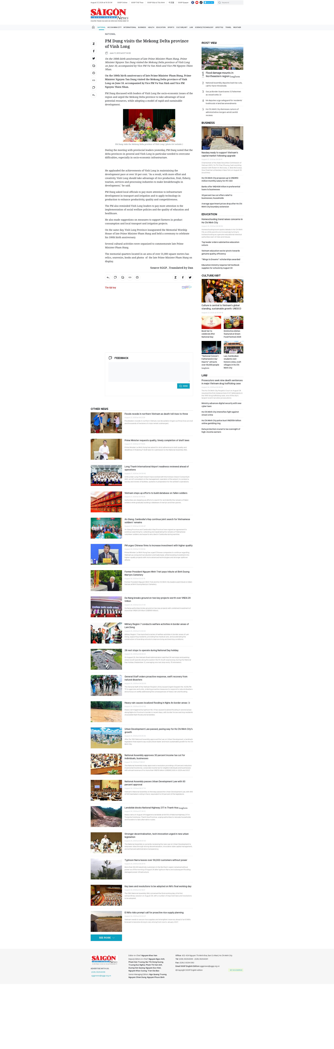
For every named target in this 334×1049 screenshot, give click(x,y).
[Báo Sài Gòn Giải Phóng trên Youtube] (196, 2)
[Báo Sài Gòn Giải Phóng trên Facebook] (192, 2)
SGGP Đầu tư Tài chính (156, 2)
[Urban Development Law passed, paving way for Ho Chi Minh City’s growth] (106, 737)
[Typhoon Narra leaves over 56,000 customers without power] (106, 869)
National (101, 27)
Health (151, 27)
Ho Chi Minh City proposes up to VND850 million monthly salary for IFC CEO (220, 179)
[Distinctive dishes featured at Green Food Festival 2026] (233, 322)
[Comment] (94, 88)
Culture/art (181, 27)
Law (191, 27)
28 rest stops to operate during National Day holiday (151, 650)
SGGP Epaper (183, 2)
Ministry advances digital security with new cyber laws (221, 404)
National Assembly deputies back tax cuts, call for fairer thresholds (224, 84)
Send (185, 386)
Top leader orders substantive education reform (220, 243)
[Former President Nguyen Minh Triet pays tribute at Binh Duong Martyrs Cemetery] (106, 580)
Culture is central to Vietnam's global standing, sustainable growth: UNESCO (221, 307)
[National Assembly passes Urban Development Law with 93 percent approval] (106, 790)
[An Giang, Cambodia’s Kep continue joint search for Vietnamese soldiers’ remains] (106, 528)
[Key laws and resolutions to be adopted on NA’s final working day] (106, 895)
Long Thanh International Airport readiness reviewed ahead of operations (157, 468)
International (130, 27)
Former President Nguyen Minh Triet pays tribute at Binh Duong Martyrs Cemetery (157, 573)
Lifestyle (219, 27)
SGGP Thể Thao (137, 2)
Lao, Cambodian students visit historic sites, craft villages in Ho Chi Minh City (232, 362)
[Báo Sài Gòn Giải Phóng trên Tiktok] (201, 2)
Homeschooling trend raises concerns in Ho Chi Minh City (222, 221)
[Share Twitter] (94, 58)
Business (142, 27)
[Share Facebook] (94, 51)
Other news (99, 409)
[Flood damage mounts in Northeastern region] (222, 58)
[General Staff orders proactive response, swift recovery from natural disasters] (106, 685)
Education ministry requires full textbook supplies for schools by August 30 (220, 266)
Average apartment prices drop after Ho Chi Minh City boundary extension (222, 205)
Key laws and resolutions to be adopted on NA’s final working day (158, 886)
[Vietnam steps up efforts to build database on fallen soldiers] (106, 501)
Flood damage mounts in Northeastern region (223, 74)
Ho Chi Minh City (114, 27)
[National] (94, 95)
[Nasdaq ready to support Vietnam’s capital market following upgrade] (222, 138)
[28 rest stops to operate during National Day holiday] (106, 659)
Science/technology (204, 27)
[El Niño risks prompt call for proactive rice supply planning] (106, 921)
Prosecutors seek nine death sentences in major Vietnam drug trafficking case (222, 382)
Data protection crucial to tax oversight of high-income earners (221, 430)
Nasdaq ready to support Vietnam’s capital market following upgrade (220, 154)
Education (161, 27)
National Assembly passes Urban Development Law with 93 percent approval (155, 783)
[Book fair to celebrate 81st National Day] (211, 322)
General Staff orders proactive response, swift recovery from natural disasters (156, 678)
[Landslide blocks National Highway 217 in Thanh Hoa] (106, 816)
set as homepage (236, 970)
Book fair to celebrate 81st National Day (208, 334)
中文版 (171, 2)
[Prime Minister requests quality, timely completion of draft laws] (106, 449)
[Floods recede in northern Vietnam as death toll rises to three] (106, 422)
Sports (171, 27)
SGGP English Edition (110, 15)
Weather (237, 27)
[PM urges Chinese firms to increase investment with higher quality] (106, 554)
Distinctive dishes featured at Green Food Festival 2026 (232, 334)
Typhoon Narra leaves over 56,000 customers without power (156, 860)
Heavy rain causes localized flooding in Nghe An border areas (156, 702)
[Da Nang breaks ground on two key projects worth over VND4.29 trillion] (106, 606)
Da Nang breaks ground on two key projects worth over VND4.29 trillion (157, 599)
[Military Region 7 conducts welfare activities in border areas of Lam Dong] (106, 633)
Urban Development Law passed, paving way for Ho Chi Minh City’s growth (159, 730)
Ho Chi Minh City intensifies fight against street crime (220, 413)
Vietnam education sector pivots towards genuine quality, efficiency (221, 252)
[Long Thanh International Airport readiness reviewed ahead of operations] (106, 475)
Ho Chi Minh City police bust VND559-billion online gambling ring (221, 422)
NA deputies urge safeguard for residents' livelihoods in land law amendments (224, 102)
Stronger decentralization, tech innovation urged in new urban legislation (157, 835)
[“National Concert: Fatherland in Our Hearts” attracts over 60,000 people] (211, 347)
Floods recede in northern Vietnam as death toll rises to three (156, 413)
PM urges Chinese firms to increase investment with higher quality (159, 545)
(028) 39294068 (98, 972)
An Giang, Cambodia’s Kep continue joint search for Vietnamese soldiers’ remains (157, 521)
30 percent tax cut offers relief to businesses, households (217, 196)
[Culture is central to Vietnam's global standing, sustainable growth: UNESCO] (222, 290)
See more (105, 937)
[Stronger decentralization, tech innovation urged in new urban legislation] (106, 842)
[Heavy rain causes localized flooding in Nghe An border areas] (106, 711)
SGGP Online (122, 2)
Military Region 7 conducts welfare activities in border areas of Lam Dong (157, 626)
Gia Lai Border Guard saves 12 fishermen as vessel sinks (223, 93)
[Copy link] (94, 80)
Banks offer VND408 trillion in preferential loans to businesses (221, 188)
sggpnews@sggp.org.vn (101, 976)
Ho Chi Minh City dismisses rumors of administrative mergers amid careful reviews (222, 112)
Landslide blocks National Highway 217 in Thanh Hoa (156, 807)
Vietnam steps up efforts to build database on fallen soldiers (156, 493)
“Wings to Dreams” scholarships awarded (221, 259)
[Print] (94, 73)
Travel (228, 27)
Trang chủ (93, 27)
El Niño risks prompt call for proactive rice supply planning (154, 912)
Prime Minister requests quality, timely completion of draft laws (157, 440)
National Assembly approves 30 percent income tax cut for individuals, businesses (155, 757)
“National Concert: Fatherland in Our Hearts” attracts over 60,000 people (210, 362)
